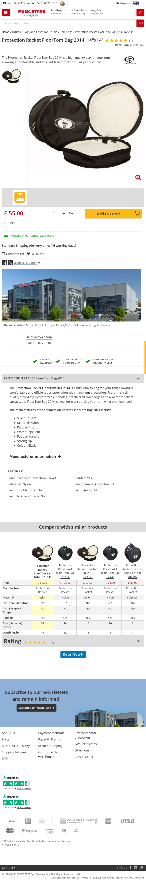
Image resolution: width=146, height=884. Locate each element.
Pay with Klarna (49, 739)
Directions (82, 750)
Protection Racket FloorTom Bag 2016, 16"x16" (87, 570)
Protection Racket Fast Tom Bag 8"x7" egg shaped (132, 570)
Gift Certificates (86, 744)
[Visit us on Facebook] (130, 867)
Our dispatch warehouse (47, 754)
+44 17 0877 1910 (38, 343)
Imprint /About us (70, 877)
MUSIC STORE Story (16, 746)
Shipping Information (17, 752)
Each (72, 213)
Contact (7, 868)
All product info (90, 62)
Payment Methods (51, 733)
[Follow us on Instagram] (136, 867)
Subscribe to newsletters (34, 707)
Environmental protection (85, 735)
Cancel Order (84, 757)
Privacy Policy (88, 877)
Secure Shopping (50, 746)
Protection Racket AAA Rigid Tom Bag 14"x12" (65, 570)
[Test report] (20, 197)
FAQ (5, 759)
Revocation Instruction (108, 877)
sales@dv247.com (18, 3)
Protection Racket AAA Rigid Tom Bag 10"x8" (110, 570)
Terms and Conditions (132, 877)
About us (8, 733)
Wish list (38, 254)
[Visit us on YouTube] (142, 867)
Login (123, 3)
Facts (5, 739)
